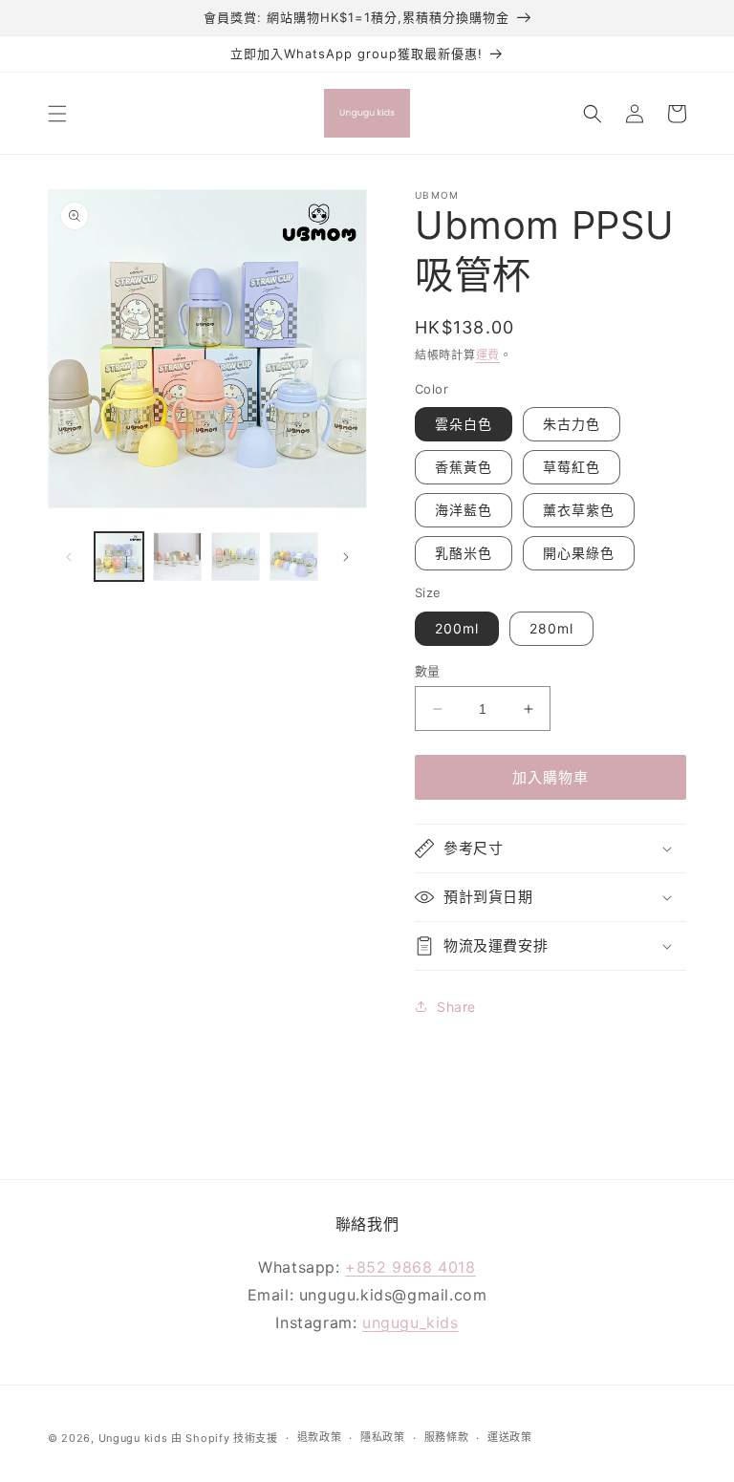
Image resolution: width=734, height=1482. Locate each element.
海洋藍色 (463, 510)
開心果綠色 (579, 553)
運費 (488, 355)
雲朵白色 (463, 424)
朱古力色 (571, 424)
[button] (57, 114)
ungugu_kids (410, 1322)
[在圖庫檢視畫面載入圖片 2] (177, 556)
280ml (551, 628)
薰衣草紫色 (579, 510)
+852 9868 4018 (410, 1267)
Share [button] (456, 1007)
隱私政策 (382, 1437)
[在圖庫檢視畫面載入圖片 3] (235, 556)
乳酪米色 (463, 553)
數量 (428, 670)
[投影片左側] (69, 557)
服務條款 (446, 1437)
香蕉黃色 (463, 467)
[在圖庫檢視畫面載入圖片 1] (119, 556)
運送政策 (509, 1437)
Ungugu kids (133, 1438)
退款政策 (319, 1437)
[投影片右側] (346, 557)
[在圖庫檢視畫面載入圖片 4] (294, 556)
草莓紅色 (571, 467)
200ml (457, 628)
